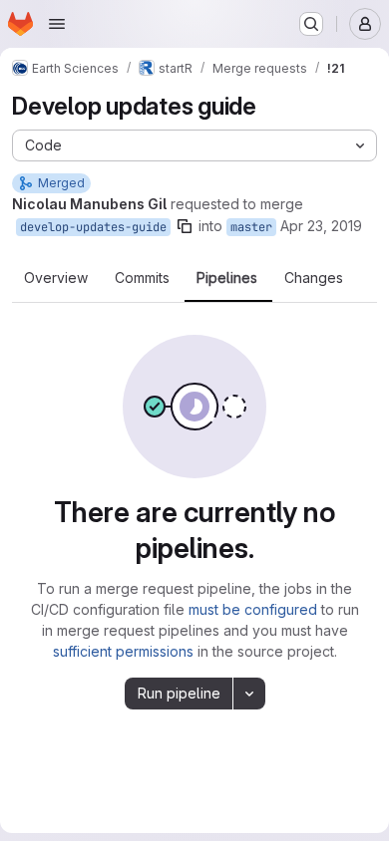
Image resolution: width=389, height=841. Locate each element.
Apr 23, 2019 (321, 225)
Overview (56, 278)
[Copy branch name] (184, 226)
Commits (142, 278)
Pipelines (226, 278)
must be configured (253, 609)
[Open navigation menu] (57, 24)
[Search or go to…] (311, 24)
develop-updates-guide (93, 227)
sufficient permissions (123, 651)
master (251, 227)
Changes (313, 278)
